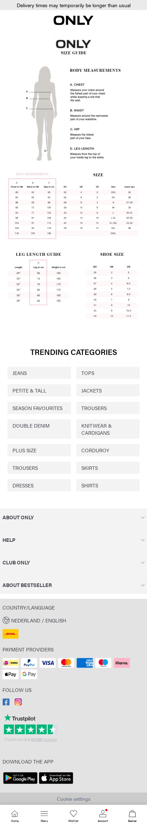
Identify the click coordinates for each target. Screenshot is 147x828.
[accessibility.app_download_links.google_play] (20, 784)
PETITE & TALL (29, 390)
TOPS (87, 372)
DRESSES (23, 485)
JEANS (19, 372)
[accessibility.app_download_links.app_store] (56, 784)
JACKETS (91, 390)
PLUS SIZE (24, 450)
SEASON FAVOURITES (37, 407)
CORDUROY (95, 450)
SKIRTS (89, 467)
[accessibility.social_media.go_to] (6, 703)
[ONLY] (73, 23)
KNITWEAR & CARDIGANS (96, 429)
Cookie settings (74, 798)
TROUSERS (94, 407)
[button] (73, 5)
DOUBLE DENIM (31, 425)
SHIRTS (89, 485)
